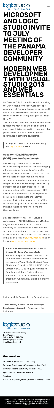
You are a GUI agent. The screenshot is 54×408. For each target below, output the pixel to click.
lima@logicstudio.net (12, 342)
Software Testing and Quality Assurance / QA (22, 369)
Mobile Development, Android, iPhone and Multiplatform (26, 380)
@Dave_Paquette (34, 238)
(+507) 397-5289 (17, 337)
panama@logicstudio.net (13, 340)
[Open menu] (48, 6)
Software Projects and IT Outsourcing (19, 361)
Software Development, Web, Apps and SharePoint (24, 365)
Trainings (7, 376)
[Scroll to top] (48, 391)
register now (16, 146)
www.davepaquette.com (23, 241)
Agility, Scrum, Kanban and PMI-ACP (18, 372)
